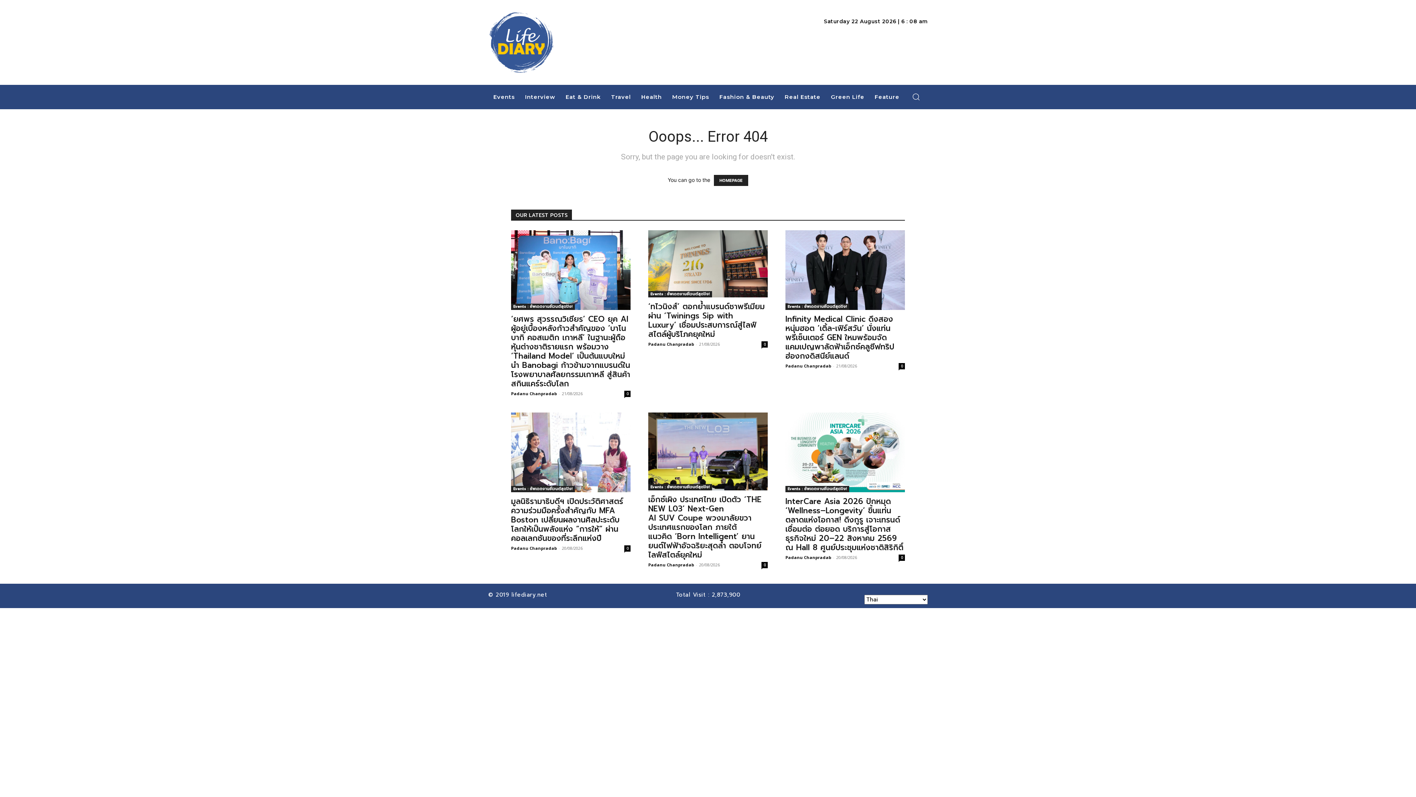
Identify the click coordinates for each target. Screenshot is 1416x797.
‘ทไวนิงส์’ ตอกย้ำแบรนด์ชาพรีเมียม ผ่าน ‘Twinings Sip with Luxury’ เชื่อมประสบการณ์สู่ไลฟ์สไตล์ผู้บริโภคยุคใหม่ (706, 320)
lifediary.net (530, 595)
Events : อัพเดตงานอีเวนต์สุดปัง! (543, 306)
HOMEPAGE (731, 180)
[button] (916, 96)
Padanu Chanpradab (534, 393)
